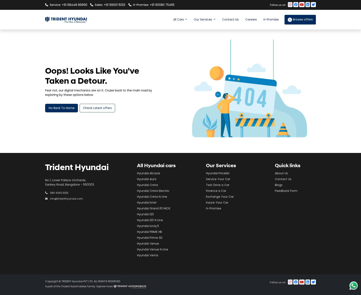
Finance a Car (216, 191)
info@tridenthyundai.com (66, 198)
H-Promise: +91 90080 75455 (151, 5)
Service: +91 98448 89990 (68, 5)
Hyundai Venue (148, 243)
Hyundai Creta (147, 185)
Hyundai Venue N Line (152, 249)
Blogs (278, 185)
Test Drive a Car (217, 185)
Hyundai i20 (145, 214)
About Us (281, 173)
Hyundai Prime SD (150, 238)
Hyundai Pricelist (218, 173)
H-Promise (271, 19)
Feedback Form (286, 191)
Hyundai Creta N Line (152, 197)
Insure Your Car (217, 202)
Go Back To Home (61, 108)
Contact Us (230, 19)
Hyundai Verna (147, 255)
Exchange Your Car (220, 197)
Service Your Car (218, 179)
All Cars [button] (179, 19)
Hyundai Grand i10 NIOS (153, 208)
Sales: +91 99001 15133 (110, 5)
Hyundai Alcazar (148, 173)
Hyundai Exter (147, 202)
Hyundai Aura (146, 179)
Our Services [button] (203, 19)
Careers (251, 19)
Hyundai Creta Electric (153, 191)
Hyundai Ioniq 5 (148, 226)
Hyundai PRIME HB (149, 232)
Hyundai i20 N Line (150, 220)
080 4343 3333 (58, 193)
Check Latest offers (97, 108)
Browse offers (302, 19)
